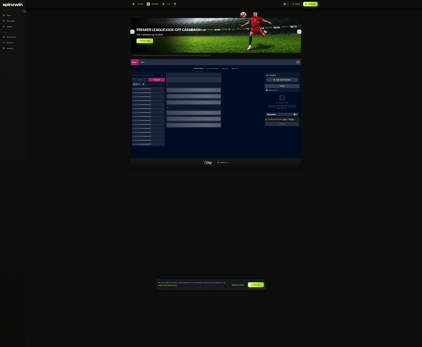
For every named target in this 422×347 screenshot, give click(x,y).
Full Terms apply (205, 55)
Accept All (256, 284)
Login (297, 4)
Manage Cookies (238, 285)
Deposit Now (145, 41)
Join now (312, 4)
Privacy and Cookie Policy (167, 285)
